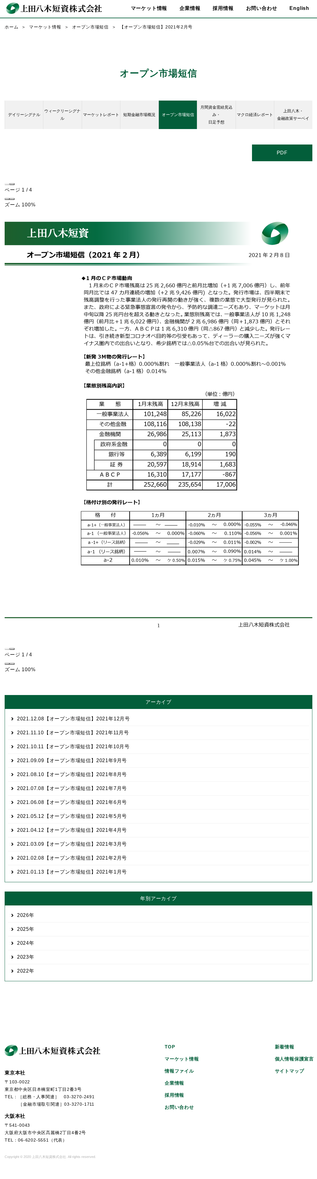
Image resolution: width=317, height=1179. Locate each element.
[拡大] (12, 199)
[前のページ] (7, 184)
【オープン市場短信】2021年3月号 (72, 844)
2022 (23, 971)
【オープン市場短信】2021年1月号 (72, 872)
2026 (23, 915)
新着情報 (284, 1046)
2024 (23, 943)
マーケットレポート (101, 114)
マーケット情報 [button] (149, 8)
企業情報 (174, 1083)
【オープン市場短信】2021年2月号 (72, 858)
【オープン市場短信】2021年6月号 (72, 802)
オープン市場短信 (90, 26)
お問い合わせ (261, 8)
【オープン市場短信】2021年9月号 (72, 760)
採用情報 (223, 8)
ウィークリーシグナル (62, 115)
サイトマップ (289, 1070)
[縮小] (7, 199)
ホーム (11, 26)
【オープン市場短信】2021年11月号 (73, 732)
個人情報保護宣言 (294, 1058)
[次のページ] (12, 184)
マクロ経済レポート (255, 114)
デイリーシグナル (24, 114)
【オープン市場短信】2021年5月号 (72, 816)
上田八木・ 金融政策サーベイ (293, 115)
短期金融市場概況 (139, 114)
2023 (23, 957)
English (299, 8)
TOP (170, 1046)
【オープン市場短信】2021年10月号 (73, 746)
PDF (282, 152)
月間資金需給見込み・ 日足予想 (216, 114)
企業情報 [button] (190, 8)
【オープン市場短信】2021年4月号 (72, 830)
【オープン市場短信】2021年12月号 (73, 718)
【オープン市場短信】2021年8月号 (72, 774)
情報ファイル (179, 1070)
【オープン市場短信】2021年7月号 (72, 788)
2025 (23, 929)
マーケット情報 (45, 26)
